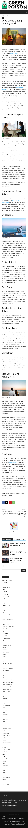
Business (4, 601)
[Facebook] (3, 502)
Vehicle (4, 779)
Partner (22, 493)
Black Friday (5, 596)
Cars (3, 603)
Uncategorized (6, 777)
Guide (4, 656)
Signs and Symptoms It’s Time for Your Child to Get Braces (8, 513)
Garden (4, 654)
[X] (6, 502)
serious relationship (15, 53)
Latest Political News (7, 687)
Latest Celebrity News (8, 682)
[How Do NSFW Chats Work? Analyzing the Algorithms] (5, 560)
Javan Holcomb (6, 26)
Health (4, 661)
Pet (3, 726)
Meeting (17, 493)
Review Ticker (6, 735)
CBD (3, 610)
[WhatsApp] (13, 502)
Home (3, 15)
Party (3, 721)
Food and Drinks (6, 645)
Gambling (5, 647)
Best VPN (4, 591)
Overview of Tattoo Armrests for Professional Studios (18, 552)
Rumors (4, 740)
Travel (4, 775)
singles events (13, 462)
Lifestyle (4, 698)
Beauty (4, 589)
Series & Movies (6, 742)
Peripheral (5, 724)
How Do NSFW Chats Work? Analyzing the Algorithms (16, 560)
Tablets (4, 761)
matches (12, 493)
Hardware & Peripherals (8, 659)
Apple (4, 585)
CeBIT (3, 612)
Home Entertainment (7, 668)
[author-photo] (14, 529)
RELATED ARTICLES (7, 539)
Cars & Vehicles (6, 605)
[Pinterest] (10, 502)
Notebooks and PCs (7, 717)
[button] (2, 12)
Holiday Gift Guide (7, 663)
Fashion (4, 640)
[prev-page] (3, 566)
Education (5, 633)
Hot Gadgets (5, 670)
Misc (3, 703)
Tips (3, 770)
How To (4, 673)
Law (3, 694)
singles (10, 495)
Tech (3, 763)
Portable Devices (6, 728)
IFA (3, 675)
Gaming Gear (5, 652)
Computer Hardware (7, 619)
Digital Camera (6, 629)
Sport (3, 754)
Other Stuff (5, 719)
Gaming (4, 649)
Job (3, 677)
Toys (3, 772)
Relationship (4, 495)
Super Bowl (5, 758)
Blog (7, 15)
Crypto (4, 622)
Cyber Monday (6, 624)
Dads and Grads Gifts (8, 626)
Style (3, 756)
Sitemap (17, 814)
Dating (7, 493)
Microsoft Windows (7, 700)
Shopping (4, 747)
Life (3, 696)
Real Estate (5, 731)
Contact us (11, 814)
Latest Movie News (7, 684)
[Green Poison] (14, 5)
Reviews (4, 738)
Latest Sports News (7, 689)
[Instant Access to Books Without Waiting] (5, 545)
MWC (3, 707)
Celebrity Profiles (6, 615)
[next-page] (5, 566)
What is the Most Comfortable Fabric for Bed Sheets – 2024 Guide (20, 514)
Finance (4, 643)
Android (4, 582)
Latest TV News (6, 691)
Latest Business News (8, 680)
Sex (3, 745)
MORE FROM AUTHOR (19, 539)
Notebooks (5, 714)
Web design (5, 784)
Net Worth (5, 710)
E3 (3, 631)
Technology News (7, 768)
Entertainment (6, 638)
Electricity (5, 636)
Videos (4, 782)
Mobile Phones (6, 705)
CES (3, 617)
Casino (4, 608)
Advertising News (7, 580)
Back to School (6, 587)
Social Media (5, 752)
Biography (5, 594)
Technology (5, 765)
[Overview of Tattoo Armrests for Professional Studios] (5, 553)
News (3, 712)
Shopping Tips (6, 749)
